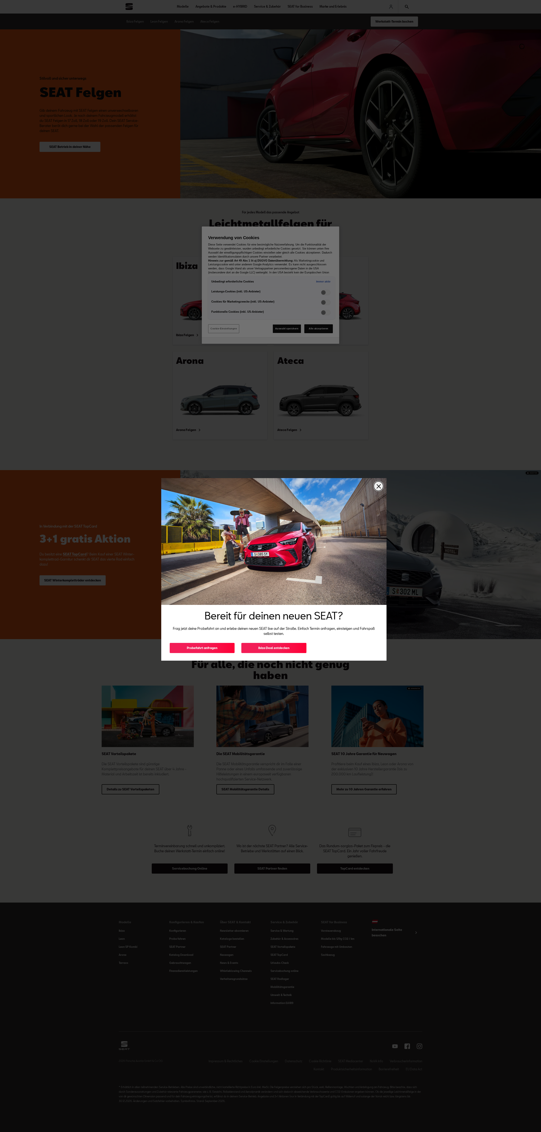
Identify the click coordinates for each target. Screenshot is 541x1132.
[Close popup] (378, 486)
